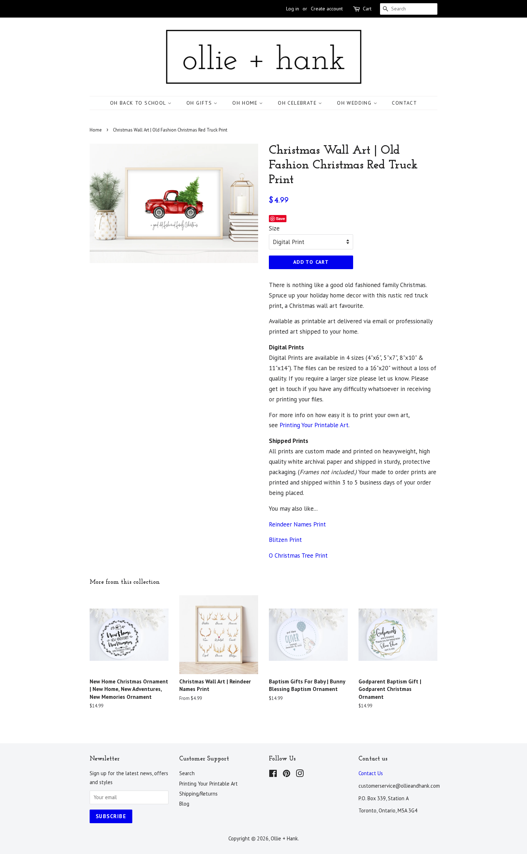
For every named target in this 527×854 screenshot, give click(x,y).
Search (187, 773)
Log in (292, 8)
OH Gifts (200, 103)
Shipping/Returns (198, 793)
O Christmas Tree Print (298, 555)
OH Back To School (139, 103)
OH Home (245, 103)
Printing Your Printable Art (314, 425)
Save (280, 218)
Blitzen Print (285, 540)
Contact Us (371, 773)
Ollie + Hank (284, 838)
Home (96, 130)
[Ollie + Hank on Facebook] (273, 774)
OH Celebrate (298, 103)
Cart (367, 8)
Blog (184, 803)
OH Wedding (355, 103)
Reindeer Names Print (297, 524)
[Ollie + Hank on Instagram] (300, 774)
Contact (404, 103)
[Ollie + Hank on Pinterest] (286, 774)
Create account (327, 8)
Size (274, 228)
